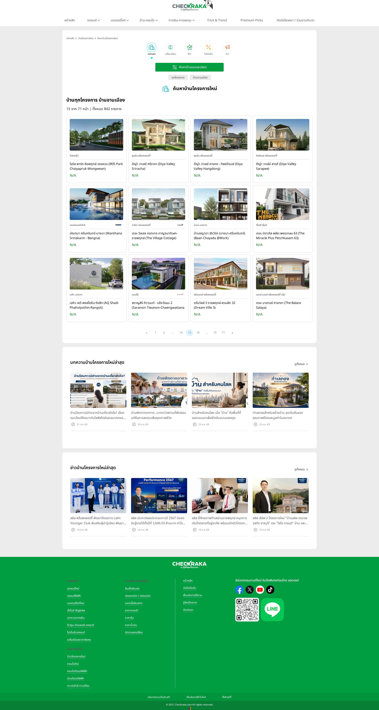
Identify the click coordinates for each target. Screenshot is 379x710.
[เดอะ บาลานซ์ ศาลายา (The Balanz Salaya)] (283, 274)
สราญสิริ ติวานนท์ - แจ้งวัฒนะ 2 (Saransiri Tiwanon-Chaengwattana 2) (158, 305)
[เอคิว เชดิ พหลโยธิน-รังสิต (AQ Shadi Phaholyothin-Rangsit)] (96, 274)
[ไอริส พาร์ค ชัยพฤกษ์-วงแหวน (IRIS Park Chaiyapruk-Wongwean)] (96, 135)
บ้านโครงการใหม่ (76, 656)
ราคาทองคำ (131, 610)
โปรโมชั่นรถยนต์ (76, 632)
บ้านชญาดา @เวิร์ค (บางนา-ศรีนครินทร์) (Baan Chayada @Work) (219, 235)
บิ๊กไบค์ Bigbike (76, 610)
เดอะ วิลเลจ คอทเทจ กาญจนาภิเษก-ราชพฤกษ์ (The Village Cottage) (155, 235)
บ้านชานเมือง (200, 77)
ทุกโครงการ (178, 77)
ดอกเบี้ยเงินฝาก (133, 603)
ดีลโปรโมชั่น (189, 588)
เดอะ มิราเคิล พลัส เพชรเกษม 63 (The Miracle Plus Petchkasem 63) (280, 235)
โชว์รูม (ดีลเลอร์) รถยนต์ (80, 625)
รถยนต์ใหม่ (73, 588)
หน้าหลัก (69, 20)
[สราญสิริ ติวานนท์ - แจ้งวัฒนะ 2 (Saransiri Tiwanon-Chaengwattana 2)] (158, 274)
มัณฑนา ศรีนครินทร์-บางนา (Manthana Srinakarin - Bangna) (96, 235)
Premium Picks (252, 20)
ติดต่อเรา (188, 610)
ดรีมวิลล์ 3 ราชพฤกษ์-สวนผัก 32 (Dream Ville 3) (214, 305)
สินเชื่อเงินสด (132, 588)
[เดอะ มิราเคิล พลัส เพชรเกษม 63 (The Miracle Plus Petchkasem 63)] (283, 205)
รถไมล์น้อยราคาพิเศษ (79, 640)
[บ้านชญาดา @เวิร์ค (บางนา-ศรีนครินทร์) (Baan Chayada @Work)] (220, 205)
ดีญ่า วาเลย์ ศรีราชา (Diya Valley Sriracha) (153, 166)
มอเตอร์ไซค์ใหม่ (75, 603)
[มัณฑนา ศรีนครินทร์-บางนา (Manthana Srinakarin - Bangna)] (96, 205)
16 (198, 333)
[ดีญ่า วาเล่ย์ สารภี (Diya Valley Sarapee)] (283, 135)
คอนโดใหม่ (73, 664)
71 (223, 333)
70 (215, 333)
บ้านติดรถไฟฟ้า (75, 678)
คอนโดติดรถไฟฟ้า (77, 671)
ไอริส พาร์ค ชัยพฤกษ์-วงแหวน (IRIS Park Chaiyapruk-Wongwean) (96, 166)
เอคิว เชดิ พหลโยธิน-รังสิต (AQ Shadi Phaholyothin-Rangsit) (94, 305)
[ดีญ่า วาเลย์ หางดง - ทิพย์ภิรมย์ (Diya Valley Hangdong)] (220, 135)
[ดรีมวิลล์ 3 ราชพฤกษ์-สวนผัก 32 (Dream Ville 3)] (220, 274)
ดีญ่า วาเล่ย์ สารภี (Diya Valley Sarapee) (276, 166)
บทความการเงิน (76, 618)
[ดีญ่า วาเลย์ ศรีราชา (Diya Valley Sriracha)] (158, 135)
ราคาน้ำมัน (131, 625)
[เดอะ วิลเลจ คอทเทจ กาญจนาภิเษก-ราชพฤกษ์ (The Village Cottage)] (158, 205)
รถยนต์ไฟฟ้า (74, 596)
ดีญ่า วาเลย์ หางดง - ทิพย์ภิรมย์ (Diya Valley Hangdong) (218, 166)
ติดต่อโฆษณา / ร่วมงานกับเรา (296, 20)
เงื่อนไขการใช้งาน (192, 595)
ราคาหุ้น (129, 618)
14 (181, 333)
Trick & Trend (217, 20)
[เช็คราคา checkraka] (189, 7)
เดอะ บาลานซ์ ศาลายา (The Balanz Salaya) (278, 305)
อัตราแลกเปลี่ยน (134, 632)
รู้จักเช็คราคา (190, 603)
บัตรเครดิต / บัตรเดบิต (137, 596)
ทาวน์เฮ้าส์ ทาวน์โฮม (78, 686)
